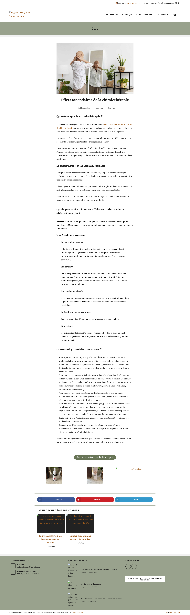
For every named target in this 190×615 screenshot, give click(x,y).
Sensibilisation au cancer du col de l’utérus (99, 570)
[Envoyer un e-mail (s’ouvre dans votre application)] (16, 3)
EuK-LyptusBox (84, 108)
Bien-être (111, 108)
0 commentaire (92, 572)
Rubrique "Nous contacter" (28, 573)
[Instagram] (13, 3)
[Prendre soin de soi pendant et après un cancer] (73, 600)
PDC (179, 612)
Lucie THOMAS (78, 612)
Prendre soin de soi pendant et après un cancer (101, 599)
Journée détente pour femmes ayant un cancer (50, 539)
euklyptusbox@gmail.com (28, 567)
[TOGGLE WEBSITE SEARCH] (179, 14)
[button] (36, 476)
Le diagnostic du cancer (91, 584)
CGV (170, 612)
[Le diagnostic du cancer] (73, 585)
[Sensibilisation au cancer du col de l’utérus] (73, 570)
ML (175, 612)
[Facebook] (10, 3)
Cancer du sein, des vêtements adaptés (80, 537)
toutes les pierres (133, 3)
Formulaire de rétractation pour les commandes (145, 579)
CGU (166, 612)
